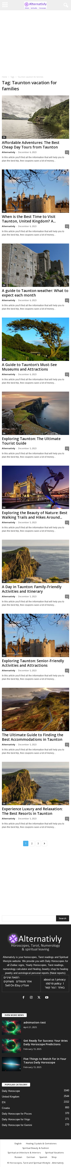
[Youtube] (47, 997)
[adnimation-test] (11, 1028)
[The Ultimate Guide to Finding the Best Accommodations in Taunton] (35, 709)
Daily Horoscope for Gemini (17, 1125)
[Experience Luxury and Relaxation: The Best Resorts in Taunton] (35, 783)
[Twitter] (40, 997)
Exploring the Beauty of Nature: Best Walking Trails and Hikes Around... (34, 515)
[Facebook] (24, 997)
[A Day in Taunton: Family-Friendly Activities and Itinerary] (35, 561)
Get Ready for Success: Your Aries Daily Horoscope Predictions (45, 1042)
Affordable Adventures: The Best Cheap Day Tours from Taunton (30, 145)
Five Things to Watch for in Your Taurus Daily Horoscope (44, 1060)
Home (4, 77)
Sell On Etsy (13, 985)
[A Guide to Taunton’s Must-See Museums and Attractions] (35, 339)
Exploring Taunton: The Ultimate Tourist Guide (31, 441)
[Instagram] (32, 997)
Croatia (6, 1108)
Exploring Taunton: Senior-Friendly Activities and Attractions (33, 663)
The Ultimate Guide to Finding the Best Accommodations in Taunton (32, 737)
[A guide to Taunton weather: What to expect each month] (35, 265)
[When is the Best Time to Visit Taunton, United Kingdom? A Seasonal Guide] (35, 191)
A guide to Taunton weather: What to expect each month (35, 293)
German (31, 1157)
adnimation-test (34, 1022)
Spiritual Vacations (54, 1152)
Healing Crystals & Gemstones (41, 1143)
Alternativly (8, 152)
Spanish (43, 1157)
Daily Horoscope (11, 1091)
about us (49, 979)
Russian (18, 1157)
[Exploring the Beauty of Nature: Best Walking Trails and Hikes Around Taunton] (35, 487)
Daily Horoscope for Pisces (17, 1113)
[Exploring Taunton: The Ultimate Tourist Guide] (35, 413)
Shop (54, 1157)
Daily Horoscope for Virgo (16, 1119)
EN (4, 137)
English (18, 1143)
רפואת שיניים (11, 977)
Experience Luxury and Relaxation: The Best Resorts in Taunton (32, 811)
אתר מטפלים (24, 981)
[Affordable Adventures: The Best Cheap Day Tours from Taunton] (35, 117)
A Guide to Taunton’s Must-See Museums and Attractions (29, 367)
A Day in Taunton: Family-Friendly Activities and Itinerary (32, 589)
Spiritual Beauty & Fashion (35, 1148)
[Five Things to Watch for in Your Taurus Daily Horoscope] (11, 1064)
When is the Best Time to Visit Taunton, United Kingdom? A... (29, 219)
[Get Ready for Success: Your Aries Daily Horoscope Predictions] (11, 1046)
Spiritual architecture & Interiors (24, 1152)
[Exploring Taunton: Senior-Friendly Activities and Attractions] (35, 635)
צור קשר (50, 987)
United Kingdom (10, 1096)
